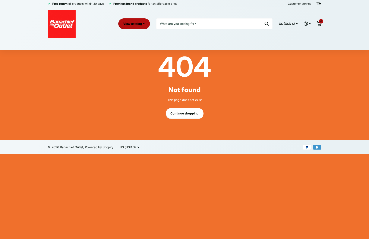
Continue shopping (184, 113)
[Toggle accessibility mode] (318, 3)
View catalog (133, 23)
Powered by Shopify (99, 147)
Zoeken (266, 23)
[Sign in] (307, 23)
